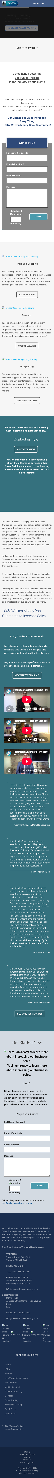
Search (8, 1373)
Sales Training (11, 1400)
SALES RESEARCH (27, 346)
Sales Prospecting (13, 1391)
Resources (27, 1460)
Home (8, 1364)
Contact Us (10, 1413)
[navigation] (50, 3)
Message (10, 187)
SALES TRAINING (27, 295)
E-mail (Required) (15, 164)
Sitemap (27, 1452)
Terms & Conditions (27, 1454)
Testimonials (11, 1382)
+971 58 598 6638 (22, 1312)
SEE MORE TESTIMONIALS (30, 1014)
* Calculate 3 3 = (15, 212)
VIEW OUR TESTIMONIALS (27, 675)
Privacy (27, 1457)
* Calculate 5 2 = (14, 1182)
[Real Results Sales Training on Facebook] (6, 1333)
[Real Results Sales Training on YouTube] (47, 1333)
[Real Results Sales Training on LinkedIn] (27, 1333)
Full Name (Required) (17, 153)
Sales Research (12, 1387)
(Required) (15, 223)
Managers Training (13, 1405)
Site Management (27, 1463)
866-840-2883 (24, 1271)
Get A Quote (10, 1409)
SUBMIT (39, 217)
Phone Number (13, 175)
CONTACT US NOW (26, 449)
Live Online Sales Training (16, 1378)
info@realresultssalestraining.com (17, 1203)
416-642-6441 (20, 1266)
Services (9, 1396)
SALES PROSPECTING (27, 401)
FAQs (7, 1369)
